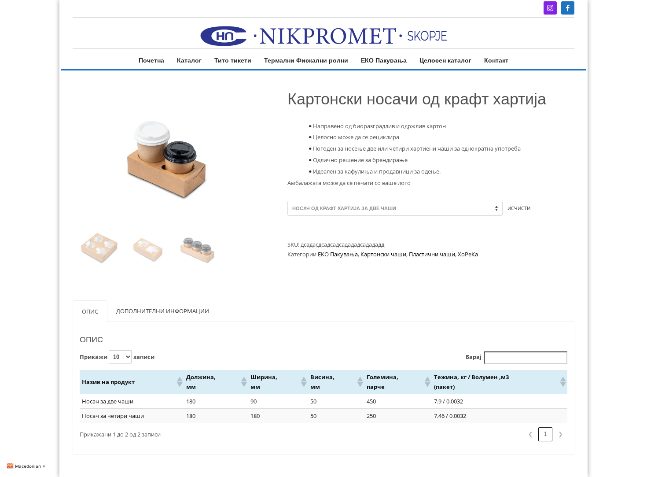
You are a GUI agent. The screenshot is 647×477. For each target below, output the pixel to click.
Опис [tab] (90, 311)
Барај (474, 357)
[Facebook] (567, 8)
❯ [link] (560, 434)
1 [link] (545, 434)
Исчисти (518, 208)
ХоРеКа (468, 254)
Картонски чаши (383, 254)
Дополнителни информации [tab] (162, 311)
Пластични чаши (432, 254)
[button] (179, 382)
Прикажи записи (117, 357)
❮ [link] (530, 434)
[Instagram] (550, 8)
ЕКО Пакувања (338, 254)
